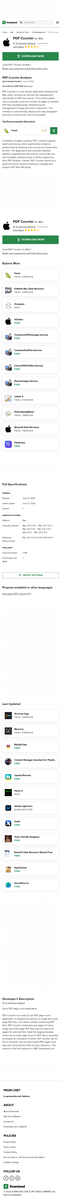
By (24, 43)
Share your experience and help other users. (25, 68)
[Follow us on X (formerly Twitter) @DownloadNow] (11, 1178)
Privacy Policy (10, 1142)
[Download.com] (9, 22)
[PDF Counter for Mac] (6, 42)
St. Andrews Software (15, 1003)
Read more (28, 86)
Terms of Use (10, 1147)
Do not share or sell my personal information (24, 1157)
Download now (33, 56)
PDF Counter (28, 38)
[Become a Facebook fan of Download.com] (6, 1178)
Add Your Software (12, 1116)
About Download (11, 1111)
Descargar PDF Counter (14, 593)
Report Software (33, 575)
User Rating (18, 47)
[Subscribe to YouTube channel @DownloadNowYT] (17, 1178)
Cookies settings (11, 1162)
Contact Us (9, 1121)
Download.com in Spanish (15, 1126)
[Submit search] (21, 22)
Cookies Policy (10, 1152)
